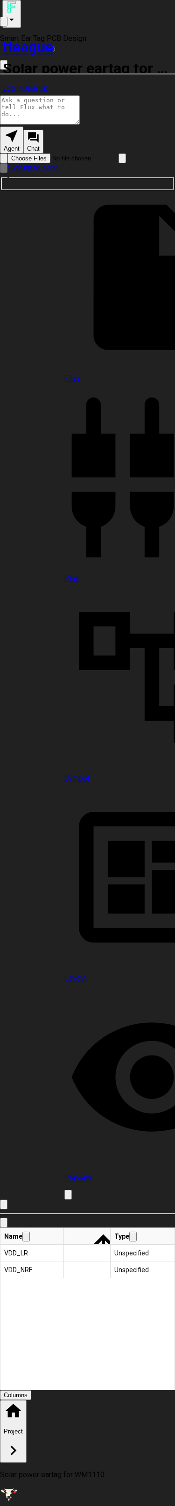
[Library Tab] (3, 1222)
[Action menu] (11, 14)
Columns (16, 1395)
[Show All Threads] (3, 22)
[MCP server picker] (122, 158)
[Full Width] (3, 1204)
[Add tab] (68, 1195)
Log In (12, 88)
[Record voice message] (3, 168)
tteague (27, 47)
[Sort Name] (26, 1236)
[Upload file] (3, 158)
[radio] (11, 139)
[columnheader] (32, 1236)
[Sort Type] (133, 1236)
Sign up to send (32, 167)
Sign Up (35, 88)
